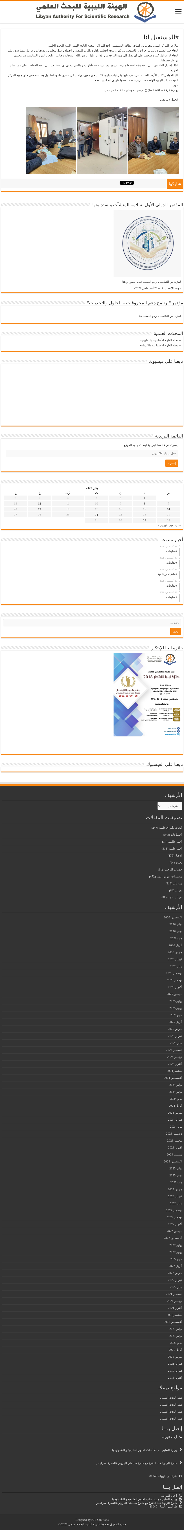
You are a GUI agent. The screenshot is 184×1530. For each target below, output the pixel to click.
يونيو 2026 (175, 931)
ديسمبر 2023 (174, 1133)
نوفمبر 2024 (174, 1057)
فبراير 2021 (175, 1363)
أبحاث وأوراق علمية (170, 827)
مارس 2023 (175, 1189)
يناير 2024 (176, 1126)
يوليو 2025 (175, 1001)
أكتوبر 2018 (175, 1377)
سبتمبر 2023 (174, 1154)
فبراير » (162, 525)
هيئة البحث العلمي (171, 1397)
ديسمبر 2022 (174, 1210)
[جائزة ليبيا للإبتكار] (147, 694)
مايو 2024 (176, 1098)
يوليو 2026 (175, 924)
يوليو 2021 (175, 1328)
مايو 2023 (176, 1182)
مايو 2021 (176, 1342)
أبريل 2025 (175, 1022)
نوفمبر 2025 (174, 980)
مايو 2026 (176, 938)
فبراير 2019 (175, 1370)
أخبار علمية (175, 848)
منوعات (177, 883)
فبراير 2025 (175, 1036)
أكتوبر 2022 (175, 1224)
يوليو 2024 (175, 1084)
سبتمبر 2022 (174, 1231)
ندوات (178, 890)
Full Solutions (100, 1519)
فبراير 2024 (175, 1119)
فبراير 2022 (175, 1280)
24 (96, 514)
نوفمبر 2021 (174, 1301)
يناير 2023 (176, 1203)
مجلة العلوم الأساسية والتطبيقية (159, 340)
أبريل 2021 (175, 1349)
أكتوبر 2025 (175, 987)
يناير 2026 (176, 966)
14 (168, 509)
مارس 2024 (175, 1112)
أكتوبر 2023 (175, 1147)
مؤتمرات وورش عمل (169, 876)
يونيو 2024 (175, 1091)
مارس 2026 (175, 952)
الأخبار (178, 855)
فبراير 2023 (175, 1196)
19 (39, 509)
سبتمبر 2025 (174, 994)
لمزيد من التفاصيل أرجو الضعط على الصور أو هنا (151, 281)
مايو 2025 (176, 1015)
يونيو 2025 (175, 1008)
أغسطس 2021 (173, 1322)
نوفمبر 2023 (174, 1140)
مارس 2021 (175, 1356)
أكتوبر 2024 (175, 1064)
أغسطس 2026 (173, 917)
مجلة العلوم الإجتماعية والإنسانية (159, 345)
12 (39, 503)
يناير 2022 (176, 1287)
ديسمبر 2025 (174, 973)
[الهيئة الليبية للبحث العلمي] (92, 12)
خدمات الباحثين (173, 869)
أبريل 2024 (175, 1105)
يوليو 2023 (175, 1168)
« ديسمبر (175, 525)
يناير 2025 (176, 1043)
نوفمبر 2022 (174, 1217)
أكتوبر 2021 (175, 1308)
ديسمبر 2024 (174, 1050)
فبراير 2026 (175, 959)
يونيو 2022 (175, 1252)
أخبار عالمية (175, 841)
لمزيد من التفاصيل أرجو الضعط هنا (160, 316)
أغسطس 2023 (173, 1161)
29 (144, 520)
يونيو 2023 (175, 1175)
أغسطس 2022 (173, 1238)
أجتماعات (176, 834)
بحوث (178, 862)
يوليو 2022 (175, 1245)
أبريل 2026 (175, 945)
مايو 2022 (176, 1259)
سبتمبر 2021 (174, 1315)
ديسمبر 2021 (174, 1294)
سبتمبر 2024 (174, 1070)
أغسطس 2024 (173, 1077)
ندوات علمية (174, 897)
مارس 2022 (175, 1273)
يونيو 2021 (175, 1335)
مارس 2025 (175, 1029)
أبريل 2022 (175, 1266)
